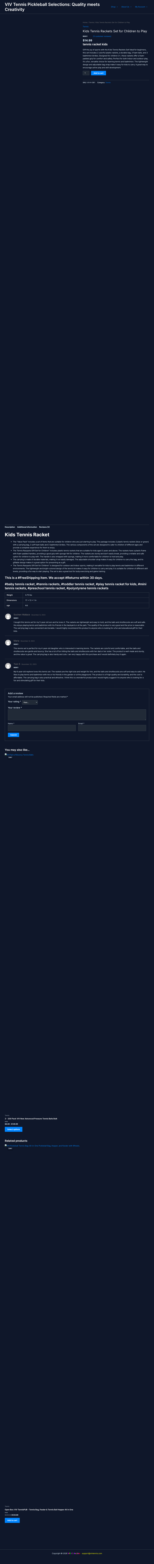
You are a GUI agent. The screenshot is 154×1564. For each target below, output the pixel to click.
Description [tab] (10, 527)
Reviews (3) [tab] (44, 527)
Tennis (91, 22)
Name (11, 723)
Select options (13, 1129)
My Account (140, 7)
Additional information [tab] (27, 527)
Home (85, 22)
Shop (113, 7)
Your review (15, 707)
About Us (125, 7)
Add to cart (98, 73)
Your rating (14, 701)
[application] (117, 7)
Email (81, 723)
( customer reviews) (102, 36)
